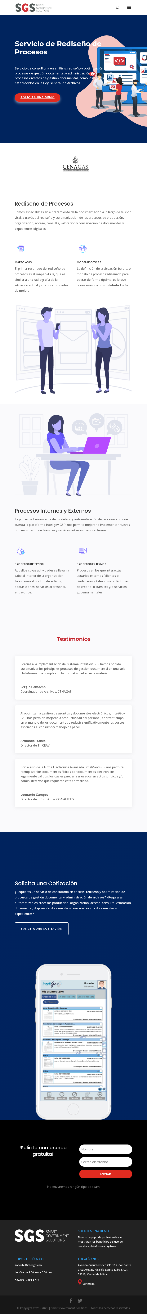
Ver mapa (88, 1284)
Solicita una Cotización (41, 929)
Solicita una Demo (37, 97)
